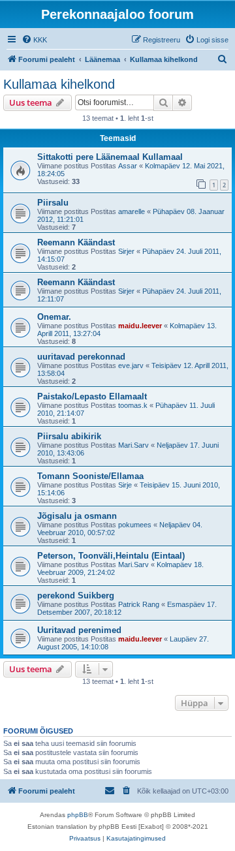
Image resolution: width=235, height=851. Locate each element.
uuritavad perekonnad (81, 357)
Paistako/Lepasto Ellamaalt (92, 396)
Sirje (125, 485)
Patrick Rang (138, 604)
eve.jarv (131, 365)
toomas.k (133, 405)
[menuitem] (34, 40)
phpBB (77, 814)
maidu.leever (140, 326)
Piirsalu (53, 203)
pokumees (134, 525)
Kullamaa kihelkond (59, 84)
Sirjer (126, 251)
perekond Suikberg (75, 595)
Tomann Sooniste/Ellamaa (90, 476)
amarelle (131, 211)
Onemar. (54, 317)
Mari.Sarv (133, 445)
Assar (127, 166)
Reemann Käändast (76, 242)
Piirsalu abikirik (69, 436)
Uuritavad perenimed (79, 630)
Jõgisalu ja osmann (77, 516)
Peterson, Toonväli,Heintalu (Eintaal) (111, 556)
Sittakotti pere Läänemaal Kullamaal (110, 157)
